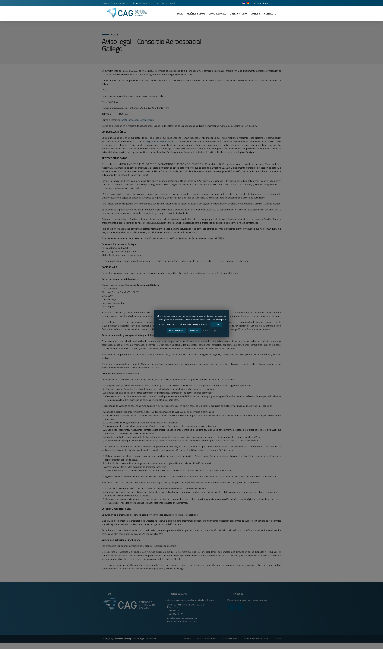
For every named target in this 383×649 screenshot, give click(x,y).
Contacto (270, 13)
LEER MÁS (216, 324)
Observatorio (238, 13)
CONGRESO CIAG (217, 13)
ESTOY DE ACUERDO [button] (176, 330)
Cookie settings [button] (209, 330)
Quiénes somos (196, 13)
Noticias (255, 13)
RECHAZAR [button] (194, 330)
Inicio (180, 13)
